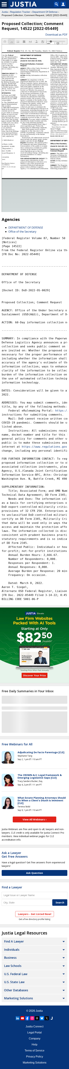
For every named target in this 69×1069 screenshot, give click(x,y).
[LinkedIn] (18, 1018)
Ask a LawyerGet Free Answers (15, 854)
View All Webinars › (35, 819)
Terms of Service (34, 1050)
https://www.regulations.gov (44, 446)
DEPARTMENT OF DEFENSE (25, 227)
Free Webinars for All (17, 744)
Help (34, 1044)
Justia (5, 12)
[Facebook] (27, 1018)
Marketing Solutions (18, 998)
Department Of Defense (45, 12)
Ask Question (34, 873)
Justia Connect (34, 1026)
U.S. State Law (14, 982)
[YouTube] (22, 1018)
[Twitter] (47, 1018)
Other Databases (16, 990)
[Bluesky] (42, 1018)
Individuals (11, 950)
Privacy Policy (34, 1056)
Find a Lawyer (12, 887)
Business (10, 958)
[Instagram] (32, 1018)
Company (34, 1038)
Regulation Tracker (20, 12)
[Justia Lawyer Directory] (52, 1018)
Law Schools (12, 966)
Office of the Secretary (22, 231)
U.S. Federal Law (15, 974)
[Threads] (37, 1018)
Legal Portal (34, 1032)
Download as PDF (56, 34)
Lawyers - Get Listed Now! (34, 914)
